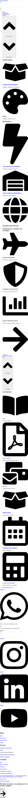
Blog (4, 418)
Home (1, 735)
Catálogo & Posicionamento (10, 84)
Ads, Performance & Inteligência (11, 166)
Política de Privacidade (4, 781)
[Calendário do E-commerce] (15, 545)
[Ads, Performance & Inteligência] (15, 163)
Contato (1, 742)
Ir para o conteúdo (3, 0)
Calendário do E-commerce (10, 548)
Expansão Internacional (5, 756)
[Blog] (15, 416)
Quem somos (2, 738)
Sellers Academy (3, 768)
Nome (1, 788)
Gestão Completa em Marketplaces (12, 193)
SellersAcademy (7, 512)
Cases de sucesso (3, 740)
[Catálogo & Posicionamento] (15, 82)
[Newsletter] (15, 484)
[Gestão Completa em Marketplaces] (15, 190)
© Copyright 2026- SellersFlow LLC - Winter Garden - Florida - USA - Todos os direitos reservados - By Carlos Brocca (13, 776)
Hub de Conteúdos (6, 458)
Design (4, 116)
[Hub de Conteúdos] (15, 455)
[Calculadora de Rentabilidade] (15, 580)
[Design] (15, 113)
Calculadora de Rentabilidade (9, 582)
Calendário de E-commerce (5, 771)
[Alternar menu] (0, 9)
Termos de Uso (3, 778)
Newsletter (5, 486)
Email (1, 789)
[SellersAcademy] (15, 510)
